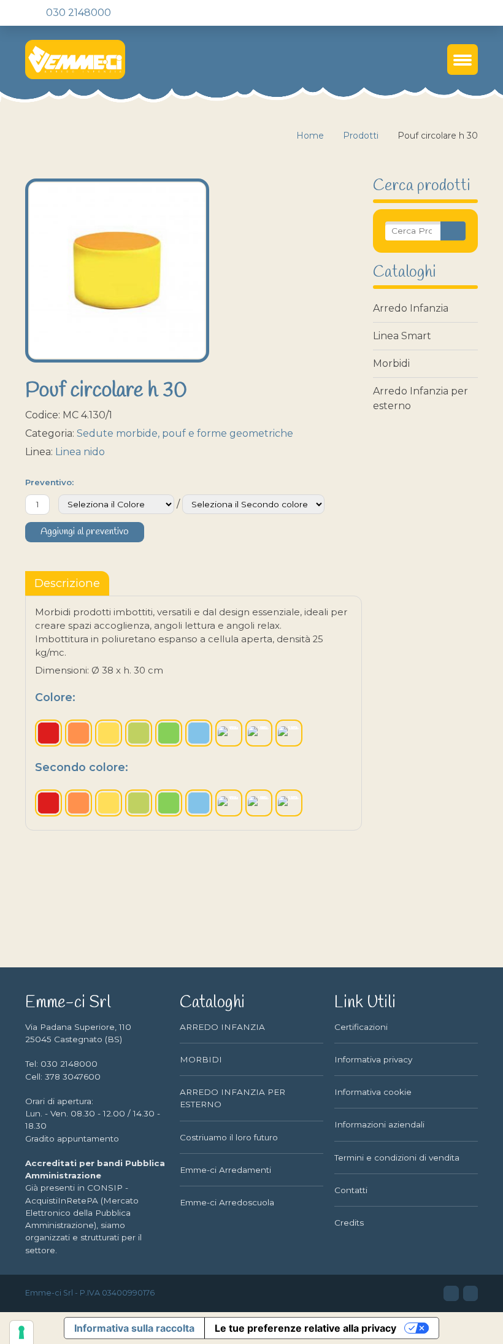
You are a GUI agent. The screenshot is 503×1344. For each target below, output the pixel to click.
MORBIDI (201, 1059)
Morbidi (391, 363)
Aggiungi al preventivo (84, 532)
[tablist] (67, 583)
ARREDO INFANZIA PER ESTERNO (232, 1098)
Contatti (350, 1190)
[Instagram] (164, 13)
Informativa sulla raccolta (134, 1328)
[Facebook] (143, 13)
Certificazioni (361, 1027)
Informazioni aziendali (379, 1124)
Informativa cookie (373, 1092)
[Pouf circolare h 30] (117, 270)
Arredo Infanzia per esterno (420, 398)
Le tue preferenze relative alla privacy (305, 1328)
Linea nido (80, 452)
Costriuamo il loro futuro (229, 1137)
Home (310, 135)
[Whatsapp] (185, 13)
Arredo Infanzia (410, 308)
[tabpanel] (193, 713)
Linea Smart (402, 336)
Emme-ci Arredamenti (225, 1170)
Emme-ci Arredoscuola (227, 1202)
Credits (349, 1222)
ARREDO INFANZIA (222, 1027)
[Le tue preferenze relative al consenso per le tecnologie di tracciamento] (21, 1332)
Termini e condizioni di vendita (396, 1157)
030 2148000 (77, 12)
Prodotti (360, 135)
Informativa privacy (373, 1059)
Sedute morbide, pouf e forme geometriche (185, 433)
